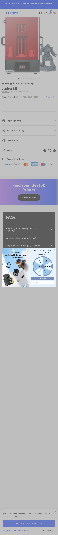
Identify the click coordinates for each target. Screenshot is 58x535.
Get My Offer (42, 278)
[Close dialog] (55, 249)
